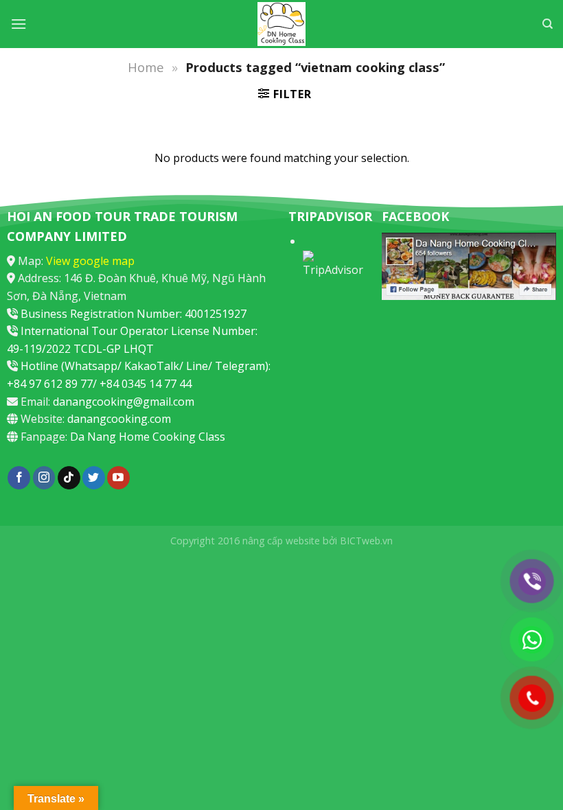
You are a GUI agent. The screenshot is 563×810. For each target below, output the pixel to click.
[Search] (547, 24)
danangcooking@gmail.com (123, 401)
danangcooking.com (119, 418)
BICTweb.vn (366, 540)
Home (146, 67)
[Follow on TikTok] (69, 477)
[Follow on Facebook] (19, 477)
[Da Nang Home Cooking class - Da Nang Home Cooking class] (281, 24)
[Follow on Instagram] (44, 477)
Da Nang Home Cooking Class (147, 436)
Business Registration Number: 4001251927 (133, 313)
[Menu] (18, 23)
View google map (90, 260)
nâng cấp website (281, 540)
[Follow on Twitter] (93, 477)
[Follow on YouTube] (118, 477)
